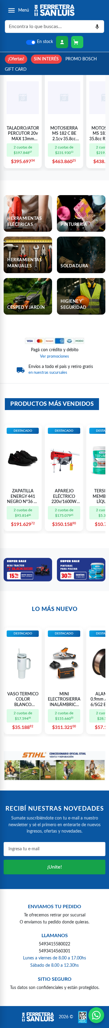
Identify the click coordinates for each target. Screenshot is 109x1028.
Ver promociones (54, 356)
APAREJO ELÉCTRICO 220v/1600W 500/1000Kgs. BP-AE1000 (64, 497)
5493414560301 (54, 951)
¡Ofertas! (16, 59)
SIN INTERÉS (46, 59)
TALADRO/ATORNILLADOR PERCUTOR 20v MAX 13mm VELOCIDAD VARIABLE (23, 134)
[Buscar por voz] (97, 26)
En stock (45, 42)
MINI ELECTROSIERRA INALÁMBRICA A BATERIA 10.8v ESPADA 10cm (64, 700)
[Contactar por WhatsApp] (96, 1015)
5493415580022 (54, 944)
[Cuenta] (62, 42)
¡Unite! (54, 867)
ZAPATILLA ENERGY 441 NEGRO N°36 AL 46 (23, 497)
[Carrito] (77, 42)
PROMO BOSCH (81, 59)
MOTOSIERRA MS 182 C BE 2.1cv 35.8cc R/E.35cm (64, 134)
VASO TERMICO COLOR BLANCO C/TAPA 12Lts (22, 700)
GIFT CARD (16, 69)
